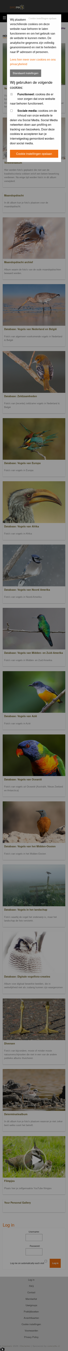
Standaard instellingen (25, 73)
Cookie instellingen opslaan (42, 18)
